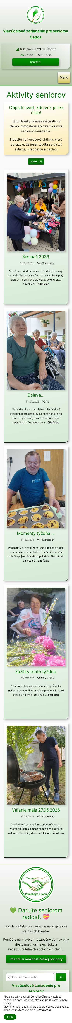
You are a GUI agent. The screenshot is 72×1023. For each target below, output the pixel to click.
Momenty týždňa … (36, 533)
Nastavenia (43, 1010)
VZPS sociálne (45, 263)
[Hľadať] (61, 977)
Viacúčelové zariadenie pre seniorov (35, 31)
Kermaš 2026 (36, 256)
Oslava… (35, 395)
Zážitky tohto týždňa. (36, 671)
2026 (33, 161)
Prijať (10, 1016)
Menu (64, 77)
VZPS (45, 401)
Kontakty (35, 61)
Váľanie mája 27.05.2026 (36, 810)
